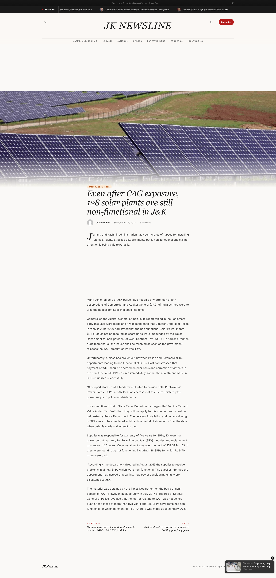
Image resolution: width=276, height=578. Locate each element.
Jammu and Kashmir (85, 41)
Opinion (137, 41)
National (122, 41)
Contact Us (195, 41)
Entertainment (156, 41)
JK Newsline (138, 25)
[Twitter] (233, 3)
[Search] (45, 22)
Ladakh (107, 41)
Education (177, 41)
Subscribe (226, 22)
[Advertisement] (138, 67)
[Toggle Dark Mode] (211, 22)
